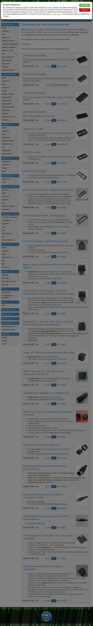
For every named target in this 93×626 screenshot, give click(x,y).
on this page (56, 14)
